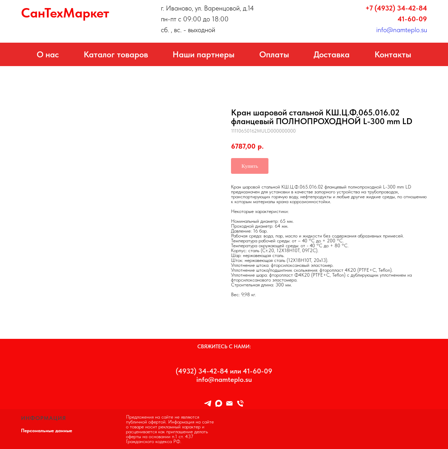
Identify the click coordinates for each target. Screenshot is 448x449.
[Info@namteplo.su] (229, 403)
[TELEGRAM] (207, 403)
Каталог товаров (116, 54)
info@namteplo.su (401, 30)
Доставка (332, 54)
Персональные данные (46, 430)
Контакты (392, 54)
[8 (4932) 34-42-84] (240, 403)
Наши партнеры (203, 54)
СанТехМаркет (65, 13)
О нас (48, 54)
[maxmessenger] (218, 403)
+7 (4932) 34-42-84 (396, 8)
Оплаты (274, 54)
